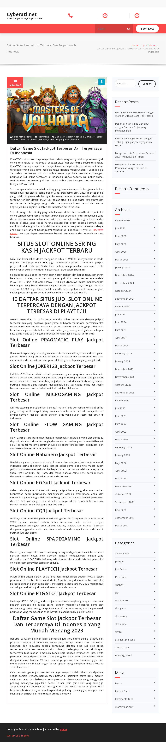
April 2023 (121, 431)
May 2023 (121, 423)
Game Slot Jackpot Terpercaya (63, 139)
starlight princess (125, 639)
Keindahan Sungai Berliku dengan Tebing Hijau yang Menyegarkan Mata (133, 142)
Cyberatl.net (22, 14)
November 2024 (124, 283)
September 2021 (125, 502)
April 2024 (121, 337)
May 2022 (121, 463)
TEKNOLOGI (122, 647)
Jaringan (119, 561)
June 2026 (121, 236)
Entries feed (122, 691)
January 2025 (122, 267)
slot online (121, 623)
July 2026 (120, 228)
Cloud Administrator (22, 136)
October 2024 (123, 290)
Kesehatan (121, 577)
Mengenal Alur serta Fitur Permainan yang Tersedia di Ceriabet (131, 168)
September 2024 (125, 298)
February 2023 (123, 447)
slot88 (118, 631)
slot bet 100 (122, 600)
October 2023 (123, 384)
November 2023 (124, 376)
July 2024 (120, 314)
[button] (129, 28)
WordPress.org (124, 706)
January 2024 (122, 361)
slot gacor (121, 608)
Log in (118, 683)
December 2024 (124, 275)
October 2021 (123, 494)
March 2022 (122, 478)
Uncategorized (123, 655)
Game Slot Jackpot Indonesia (69, 136)
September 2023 (125, 392)
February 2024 (123, 353)
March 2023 (122, 439)
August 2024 (122, 306)
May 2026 (121, 243)
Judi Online (149, 45)
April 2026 (121, 251)
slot (117, 592)
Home (135, 45)
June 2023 (121, 416)
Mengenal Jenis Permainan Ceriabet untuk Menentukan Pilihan (135, 154)
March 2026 (122, 259)
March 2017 (122, 525)
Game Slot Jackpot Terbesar (33, 139)
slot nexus (121, 616)
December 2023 (124, 369)
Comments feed (124, 698)
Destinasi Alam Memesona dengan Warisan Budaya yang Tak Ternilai (134, 114)
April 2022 (121, 470)
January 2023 (122, 455)
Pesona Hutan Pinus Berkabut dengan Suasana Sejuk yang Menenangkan (132, 127)
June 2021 (121, 509)
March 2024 (122, 345)
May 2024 (121, 329)
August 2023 (122, 400)
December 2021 (124, 486)
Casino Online (122, 553)
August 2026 (122, 220)
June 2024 (121, 322)
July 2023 (120, 408)
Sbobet (119, 584)
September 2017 (125, 517)
